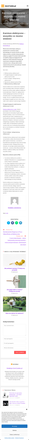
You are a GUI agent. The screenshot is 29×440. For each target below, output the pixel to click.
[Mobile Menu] (27, 5)
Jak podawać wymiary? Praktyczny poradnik (14, 269)
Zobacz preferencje (14, 434)
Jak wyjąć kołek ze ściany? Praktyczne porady (14, 290)
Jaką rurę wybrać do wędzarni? (14, 313)
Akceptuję (14, 426)
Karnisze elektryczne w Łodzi (9, 109)
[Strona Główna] (1, 23)
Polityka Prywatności (19, 437)
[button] (26, 409)
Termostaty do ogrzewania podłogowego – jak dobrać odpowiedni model (15, 394)
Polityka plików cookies (9, 437)
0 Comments (17, 397)
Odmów (15, 430)
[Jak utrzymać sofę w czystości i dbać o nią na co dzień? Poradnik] (5, 403)
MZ (7, 213)
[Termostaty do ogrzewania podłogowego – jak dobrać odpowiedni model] (5, 395)
